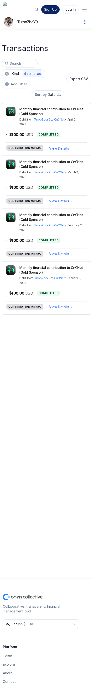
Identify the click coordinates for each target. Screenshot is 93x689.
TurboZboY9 (27, 21)
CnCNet (59, 119)
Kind (26, 74)
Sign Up (50, 9)
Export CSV (78, 79)
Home (7, 656)
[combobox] (48, 94)
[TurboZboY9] (9, 22)
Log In (71, 9)
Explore (9, 664)
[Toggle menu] (84, 9)
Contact (9, 681)
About (8, 673)
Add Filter (19, 84)
